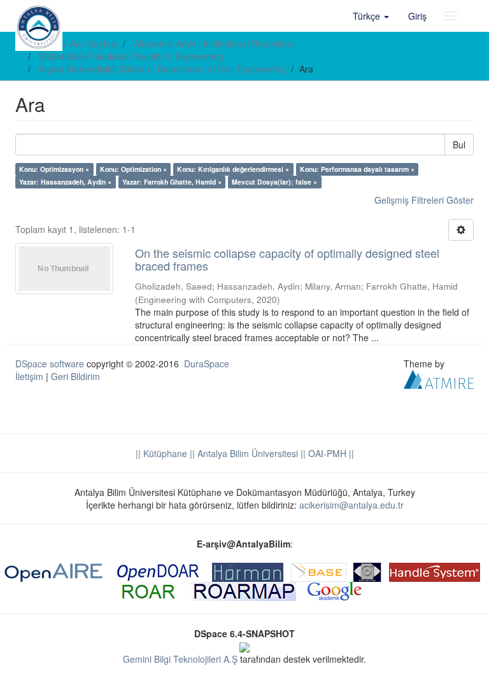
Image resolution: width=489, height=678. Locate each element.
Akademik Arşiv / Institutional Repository (214, 43)
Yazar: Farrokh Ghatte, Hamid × (172, 182)
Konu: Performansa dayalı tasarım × (357, 169)
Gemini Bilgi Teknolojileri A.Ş (180, 659)
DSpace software (49, 363)
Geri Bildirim (75, 376)
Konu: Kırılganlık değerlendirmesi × (233, 169)
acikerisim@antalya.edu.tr (351, 504)
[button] (371, 16)
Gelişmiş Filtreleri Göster (424, 200)
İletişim (29, 376)
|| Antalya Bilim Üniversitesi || (246, 453)
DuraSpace (206, 363)
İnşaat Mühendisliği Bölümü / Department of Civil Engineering (162, 68)
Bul (459, 144)
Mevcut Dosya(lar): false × (274, 182)
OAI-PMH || (330, 453)
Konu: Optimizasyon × (54, 169)
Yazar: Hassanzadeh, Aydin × (65, 182)
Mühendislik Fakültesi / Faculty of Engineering (131, 56)
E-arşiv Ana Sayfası (78, 43)
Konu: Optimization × (133, 169)
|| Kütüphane (161, 453)
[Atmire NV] (439, 377)
